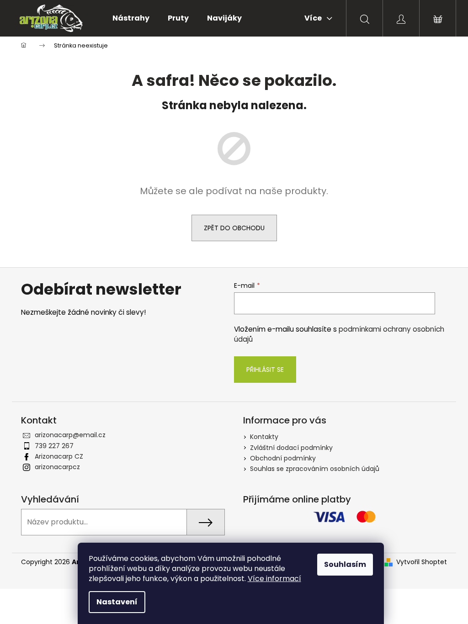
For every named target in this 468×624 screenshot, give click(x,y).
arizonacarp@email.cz (70, 434)
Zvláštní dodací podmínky (291, 447)
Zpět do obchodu (234, 228)
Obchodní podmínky (283, 458)
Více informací (274, 578)
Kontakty (264, 436)
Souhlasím (345, 564)
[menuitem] (131, 18)
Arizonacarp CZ (59, 456)
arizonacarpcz (57, 466)
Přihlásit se (265, 369)
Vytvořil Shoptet (421, 562)
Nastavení (117, 602)
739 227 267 (54, 445)
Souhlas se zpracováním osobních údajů (314, 468)
